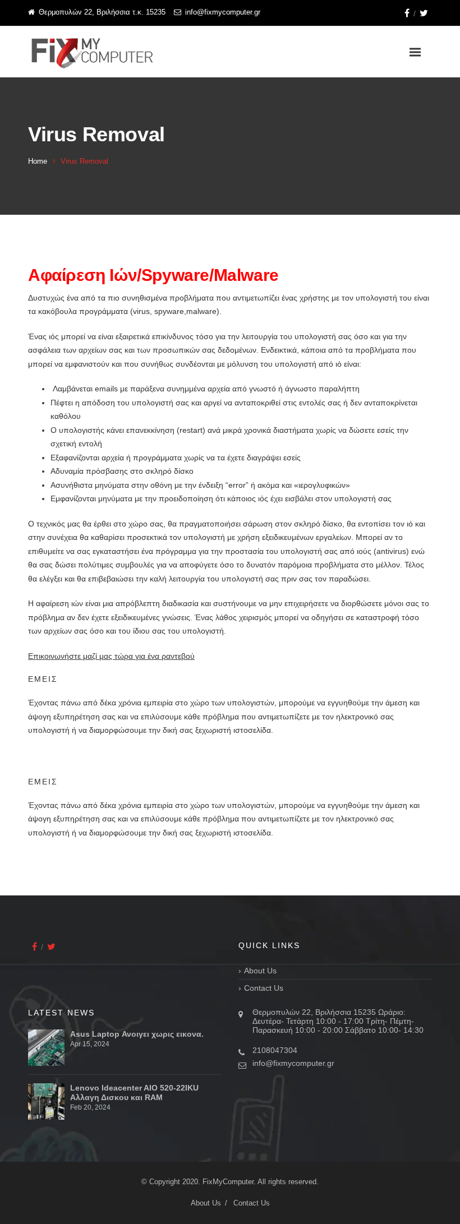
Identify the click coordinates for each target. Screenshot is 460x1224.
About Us (260, 970)
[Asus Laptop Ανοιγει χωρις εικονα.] (46, 1047)
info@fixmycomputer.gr (293, 1063)
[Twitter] (424, 12)
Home (37, 161)
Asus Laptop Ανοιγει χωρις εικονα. (137, 1033)
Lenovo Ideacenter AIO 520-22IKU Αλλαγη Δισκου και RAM (134, 1092)
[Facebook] (407, 12)
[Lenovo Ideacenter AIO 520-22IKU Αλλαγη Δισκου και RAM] (46, 1101)
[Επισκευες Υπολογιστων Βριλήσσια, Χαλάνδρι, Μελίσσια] (92, 52)
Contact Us (263, 987)
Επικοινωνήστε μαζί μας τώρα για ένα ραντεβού (111, 656)
